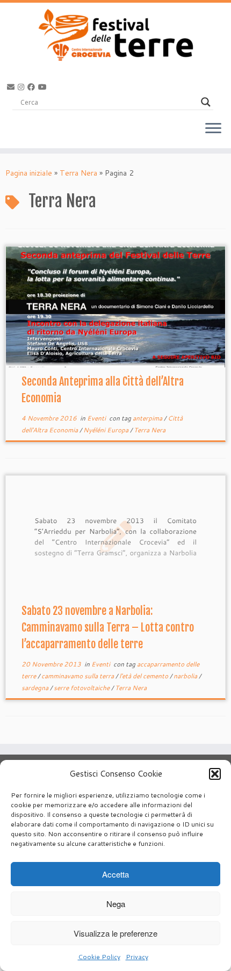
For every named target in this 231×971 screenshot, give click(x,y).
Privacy (137, 956)
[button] (215, 774)
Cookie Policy (99, 956)
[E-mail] (12, 87)
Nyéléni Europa (106, 429)
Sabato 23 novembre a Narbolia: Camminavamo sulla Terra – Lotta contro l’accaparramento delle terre (107, 627)
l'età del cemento (144, 675)
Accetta (115, 874)
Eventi (97, 418)
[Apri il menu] (213, 129)
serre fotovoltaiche (82, 687)
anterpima (148, 418)
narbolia (186, 675)
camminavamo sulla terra (78, 675)
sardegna (35, 687)
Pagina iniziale (28, 173)
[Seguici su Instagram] (22, 87)
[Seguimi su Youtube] (44, 87)
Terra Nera (78, 173)
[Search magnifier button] (205, 102)
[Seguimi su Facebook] (32, 87)
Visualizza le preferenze (115, 933)
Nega (115, 903)
